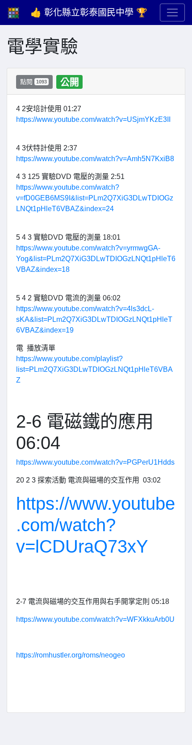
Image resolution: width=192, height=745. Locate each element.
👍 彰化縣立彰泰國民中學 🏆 (88, 12)
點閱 (33, 81)
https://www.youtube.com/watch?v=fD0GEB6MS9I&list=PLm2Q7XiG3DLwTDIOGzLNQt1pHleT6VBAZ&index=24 (94, 197)
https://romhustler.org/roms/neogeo (70, 655)
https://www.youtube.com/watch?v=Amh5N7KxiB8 (95, 158)
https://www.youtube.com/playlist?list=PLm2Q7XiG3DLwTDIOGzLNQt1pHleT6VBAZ (94, 369)
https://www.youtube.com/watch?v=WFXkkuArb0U (95, 619)
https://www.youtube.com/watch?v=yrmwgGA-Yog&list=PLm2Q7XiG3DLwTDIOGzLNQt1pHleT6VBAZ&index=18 (95, 258)
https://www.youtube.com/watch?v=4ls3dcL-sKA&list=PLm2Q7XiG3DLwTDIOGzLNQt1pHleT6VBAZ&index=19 (94, 319)
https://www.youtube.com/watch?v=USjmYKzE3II (93, 119)
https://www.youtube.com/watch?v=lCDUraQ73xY (95, 525)
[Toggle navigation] (172, 12)
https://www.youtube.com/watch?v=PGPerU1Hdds (95, 462)
